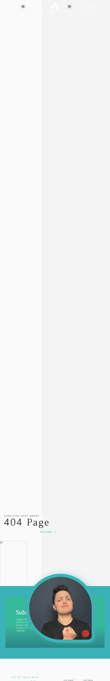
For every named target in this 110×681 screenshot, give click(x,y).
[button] (23, 6)
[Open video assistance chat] (60, 608)
